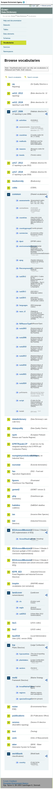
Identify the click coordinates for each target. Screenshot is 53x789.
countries (23, 135)
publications (18, 716)
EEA (13, 2)
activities (22, 120)
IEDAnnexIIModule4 (21, 560)
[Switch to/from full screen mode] (37, 5)
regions (22, 693)
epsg (21, 260)
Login (33, 5)
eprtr (14, 435)
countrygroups (24, 228)
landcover (17, 593)
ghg (14, 496)
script (21, 401)
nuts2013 (22, 356)
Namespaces (8, 51)
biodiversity (18, 181)
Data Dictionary (22, 16)
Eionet (13, 16)
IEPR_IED (17, 572)
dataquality (17, 428)
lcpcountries (24, 654)
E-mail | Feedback (10, 781)
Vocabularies (8, 43)
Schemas (6, 38)
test (14, 731)
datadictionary (19, 419)
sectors (22, 668)
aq (13, 84)
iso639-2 (22, 277)
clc (20, 601)
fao (13, 471)
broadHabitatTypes (24, 687)
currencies (23, 233)
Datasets (6, 25)
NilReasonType (24, 324)
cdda (14, 188)
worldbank (17, 754)
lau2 (14, 629)
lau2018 (16, 636)
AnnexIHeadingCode (24, 539)
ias (13, 514)
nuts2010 (22, 347)
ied (13, 521)
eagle (21, 608)
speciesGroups (24, 699)
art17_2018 (17, 172)
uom (14, 738)
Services (6, 47)
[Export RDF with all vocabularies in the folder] (46, 114)
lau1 (14, 623)
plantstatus (23, 660)
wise (14, 744)
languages (23, 305)
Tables (5, 29)
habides (16, 505)
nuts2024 (22, 383)
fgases (15, 480)
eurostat (16, 465)
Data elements (8, 34)
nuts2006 (22, 338)
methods (22, 141)
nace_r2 (22, 311)
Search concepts (33, 77)
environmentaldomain (24, 246)
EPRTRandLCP (19, 444)
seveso (15, 722)
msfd (14, 678)
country (22, 762)
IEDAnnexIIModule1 (21, 530)
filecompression (24, 268)
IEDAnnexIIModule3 (21, 548)
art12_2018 (17, 102)
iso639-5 (22, 298)
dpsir (21, 241)
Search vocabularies (14, 77)
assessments (24, 200)
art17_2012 (17, 163)
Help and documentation (12, 21)
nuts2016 (22, 365)
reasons (22, 149)
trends (21, 155)
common (16, 194)
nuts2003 (22, 328)
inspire (15, 583)
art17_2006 (17, 111)
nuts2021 (22, 374)
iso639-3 (22, 292)
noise (15, 706)
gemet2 (15, 489)
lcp (13, 645)
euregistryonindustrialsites (21, 456)
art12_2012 (17, 93)
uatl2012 (22, 614)
